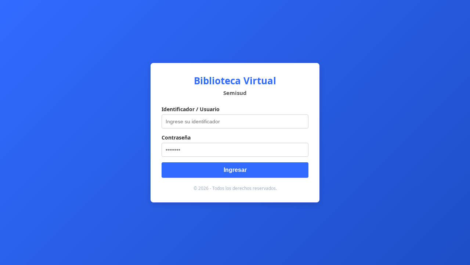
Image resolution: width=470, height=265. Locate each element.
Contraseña (176, 137)
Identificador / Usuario (191, 109)
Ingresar (235, 170)
